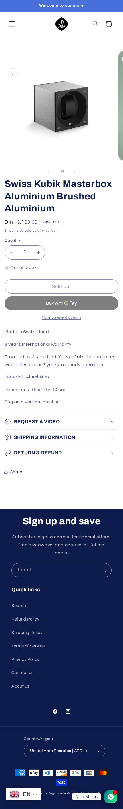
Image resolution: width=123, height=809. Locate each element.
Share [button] (16, 472)
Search (18, 606)
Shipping (12, 230)
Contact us (22, 673)
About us (20, 686)
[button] (12, 24)
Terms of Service (28, 646)
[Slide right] (74, 171)
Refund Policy (25, 619)
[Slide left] (48, 171)
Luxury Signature (51, 793)
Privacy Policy (25, 659)
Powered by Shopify (84, 793)
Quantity (13, 241)
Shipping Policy (26, 633)
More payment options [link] (61, 317)
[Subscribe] (104, 570)
